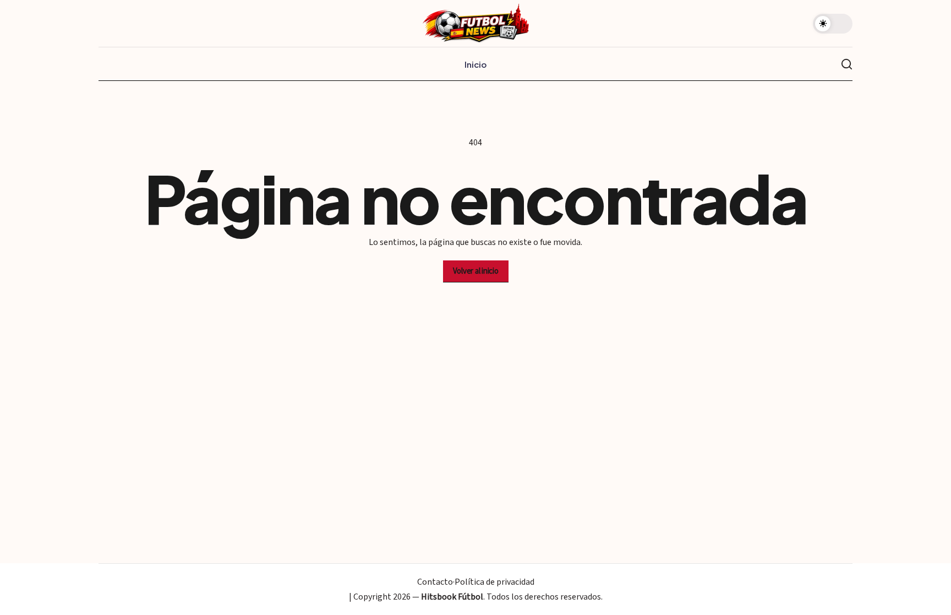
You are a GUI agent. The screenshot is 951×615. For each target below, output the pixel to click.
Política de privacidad (494, 582)
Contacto (435, 582)
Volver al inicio (476, 271)
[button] (832, 24)
